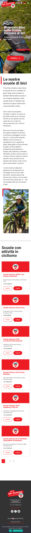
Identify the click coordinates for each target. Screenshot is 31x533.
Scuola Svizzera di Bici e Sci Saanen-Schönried (13, 275)
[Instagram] (15, 511)
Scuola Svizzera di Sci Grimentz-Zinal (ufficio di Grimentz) (15, 439)
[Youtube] (19, 511)
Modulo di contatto (15, 507)
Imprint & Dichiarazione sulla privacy (15, 523)
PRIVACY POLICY (18, 530)
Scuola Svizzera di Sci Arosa (13, 308)
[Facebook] (12, 511)
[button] (28, 3)
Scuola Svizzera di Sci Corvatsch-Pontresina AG (12, 340)
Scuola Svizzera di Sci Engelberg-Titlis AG (11, 406)
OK (10, 530)
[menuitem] (18, 2)
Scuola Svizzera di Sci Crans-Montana (14, 373)
